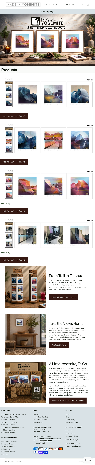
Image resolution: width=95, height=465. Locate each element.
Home (35, 414)
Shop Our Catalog (40, 417)
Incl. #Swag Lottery (73, 446)
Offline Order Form (8, 430)
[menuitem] (55, 4)
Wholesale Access (40, 419)
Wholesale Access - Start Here (13, 414)
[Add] (91, 106)
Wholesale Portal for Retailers (63, 297)
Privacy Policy (6, 449)
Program (68, 431)
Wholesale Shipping (9, 422)
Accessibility (70, 419)
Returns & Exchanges (9, 441)
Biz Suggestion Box (72, 443)
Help (67, 417)
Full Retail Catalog (59, 345)
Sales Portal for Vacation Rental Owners (68, 400)
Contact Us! (38, 422)
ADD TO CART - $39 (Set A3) (14, 211)
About (67, 414)
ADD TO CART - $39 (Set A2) (14, 162)
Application (69, 433)
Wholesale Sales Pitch (10, 417)
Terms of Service (7, 446)
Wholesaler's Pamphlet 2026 (12, 427)
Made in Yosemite (16, 462)
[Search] (77, 4)
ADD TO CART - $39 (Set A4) (14, 260)
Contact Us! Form (8, 433)
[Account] (82, 4)
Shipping (4, 454)
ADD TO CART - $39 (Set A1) (14, 116)
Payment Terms (7, 444)
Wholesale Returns (8, 425)
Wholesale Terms (8, 419)
